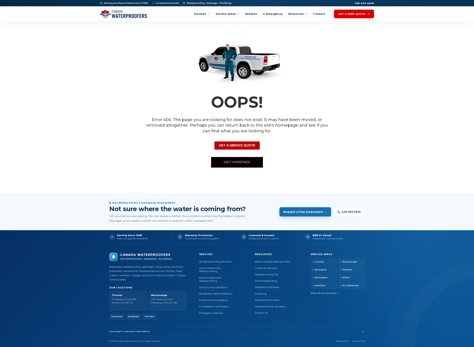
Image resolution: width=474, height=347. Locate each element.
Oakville (347, 269)
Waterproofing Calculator (270, 306)
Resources (296, 14)
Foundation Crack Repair (214, 306)
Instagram (133, 316)
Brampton (321, 269)
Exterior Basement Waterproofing (210, 279)
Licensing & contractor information (129, 331)
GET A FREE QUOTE (351, 13)
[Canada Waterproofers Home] (123, 14)
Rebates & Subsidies (267, 287)
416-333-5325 (351, 212)
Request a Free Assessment (305, 212)
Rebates (251, 14)
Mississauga (349, 261)
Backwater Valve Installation (216, 293)
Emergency (274, 14)
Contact (319, 14)
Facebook (116, 316)
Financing (261, 293)
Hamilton (320, 285)
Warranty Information (267, 300)
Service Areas (226, 14)
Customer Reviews (266, 268)
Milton (346, 277)
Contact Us (261, 312)
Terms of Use (359, 341)
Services (200, 14)
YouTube (149, 316)
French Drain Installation (213, 300)
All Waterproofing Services (215, 261)
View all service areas (325, 293)
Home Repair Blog (266, 281)
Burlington (321, 277)
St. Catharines (350, 285)
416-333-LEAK (364, 3)
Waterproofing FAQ (267, 274)
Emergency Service (211, 313)
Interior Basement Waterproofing (210, 270)
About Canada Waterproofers (273, 261)
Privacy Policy (342, 341)
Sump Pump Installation (213, 287)
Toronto (319, 261)
